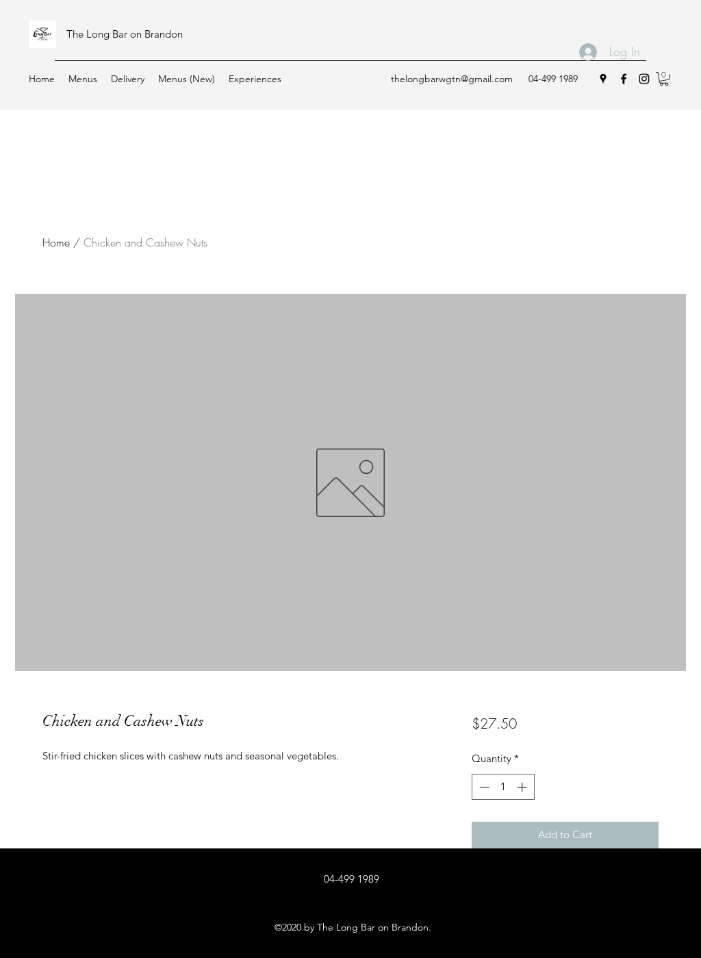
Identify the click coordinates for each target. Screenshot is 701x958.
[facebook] (623, 79)
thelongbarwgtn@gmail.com (452, 79)
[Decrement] (483, 787)
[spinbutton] (503, 787)
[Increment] (523, 787)
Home (56, 242)
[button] (664, 79)
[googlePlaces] (603, 79)
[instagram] (644, 79)
